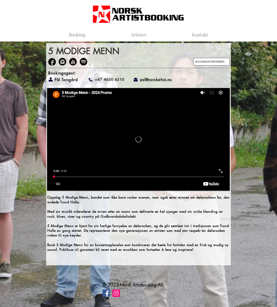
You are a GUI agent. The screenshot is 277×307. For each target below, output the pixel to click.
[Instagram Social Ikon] (116, 293)
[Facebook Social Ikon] (106, 293)
